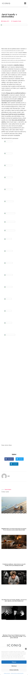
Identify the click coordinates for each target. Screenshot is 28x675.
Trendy (19, 21)
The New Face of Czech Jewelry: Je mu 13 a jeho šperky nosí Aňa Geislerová (14, 600)
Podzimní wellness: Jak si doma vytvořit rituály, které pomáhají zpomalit (14, 564)
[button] (26, 649)
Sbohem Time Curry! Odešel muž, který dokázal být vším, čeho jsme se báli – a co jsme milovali (14, 636)
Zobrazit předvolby (14, 670)
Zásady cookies (7, 673)
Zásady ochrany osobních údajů (17, 673)
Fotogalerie (15, 21)
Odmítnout (14, 666)
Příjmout (14, 662)
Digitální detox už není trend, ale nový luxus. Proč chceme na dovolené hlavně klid (14, 529)
